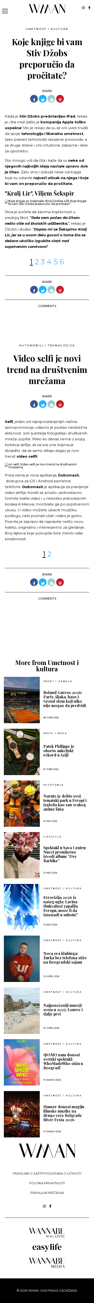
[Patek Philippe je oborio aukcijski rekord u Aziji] (22, 752)
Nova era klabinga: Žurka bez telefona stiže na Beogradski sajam (65, 957)
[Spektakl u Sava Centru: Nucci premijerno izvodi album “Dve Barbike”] (22, 855)
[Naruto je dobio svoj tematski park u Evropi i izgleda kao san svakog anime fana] (22, 803)
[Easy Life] (47, 1251)
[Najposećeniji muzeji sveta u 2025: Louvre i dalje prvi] (22, 1011)
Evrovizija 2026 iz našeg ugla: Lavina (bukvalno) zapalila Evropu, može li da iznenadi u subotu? (60, 906)
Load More (47, 636)
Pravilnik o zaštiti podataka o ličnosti (47, 1173)
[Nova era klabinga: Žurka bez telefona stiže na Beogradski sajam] (22, 959)
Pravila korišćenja (47, 1193)
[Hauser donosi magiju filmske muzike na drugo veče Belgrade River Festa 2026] (22, 1114)
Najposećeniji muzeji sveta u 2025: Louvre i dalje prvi (63, 1009)
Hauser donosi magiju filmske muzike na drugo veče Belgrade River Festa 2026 (63, 1113)
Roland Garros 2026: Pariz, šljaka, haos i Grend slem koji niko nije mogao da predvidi (64, 699)
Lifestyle (52, 837)
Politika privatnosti (47, 1183)
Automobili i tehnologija (47, 345)
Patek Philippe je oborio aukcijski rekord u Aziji (58, 750)
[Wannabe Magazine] (47, 1237)
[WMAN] (47, 12)
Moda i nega (55, 733)
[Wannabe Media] (47, 1267)
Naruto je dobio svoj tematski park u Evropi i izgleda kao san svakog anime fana (65, 802)
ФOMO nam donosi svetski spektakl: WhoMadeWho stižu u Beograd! (63, 1061)
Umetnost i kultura (47, 29)
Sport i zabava (58, 681)
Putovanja (53, 785)
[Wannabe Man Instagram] (83, 8)
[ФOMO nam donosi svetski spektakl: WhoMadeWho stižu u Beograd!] (22, 1062)
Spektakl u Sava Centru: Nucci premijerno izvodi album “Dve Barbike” (64, 854)
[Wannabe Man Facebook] (89, 8)
